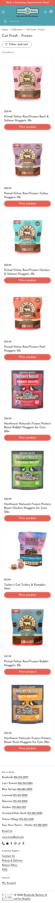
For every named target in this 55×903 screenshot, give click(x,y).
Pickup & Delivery (12, 860)
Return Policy (9, 865)
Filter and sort (18, 44)
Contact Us (8, 856)
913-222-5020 (34, 813)
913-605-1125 (19, 807)
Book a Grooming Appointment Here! (27, 2)
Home (5, 30)
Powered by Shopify (19, 899)
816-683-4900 (24, 789)
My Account (9, 883)
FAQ (4, 869)
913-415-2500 (20, 795)
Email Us (7, 831)
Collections (17, 30)
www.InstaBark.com (13, 837)
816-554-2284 (25, 783)
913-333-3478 (26, 819)
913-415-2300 (20, 801)
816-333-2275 (21, 777)
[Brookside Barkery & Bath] (27, 12)
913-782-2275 (40, 825)
